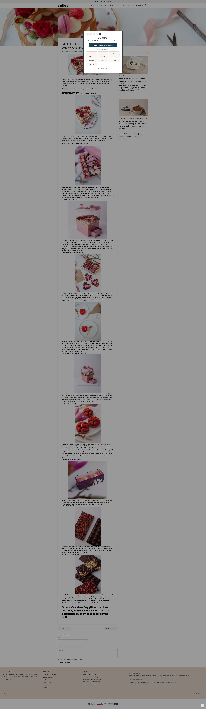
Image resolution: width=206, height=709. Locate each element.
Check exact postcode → (103, 68)
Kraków (103, 53)
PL (87, 34)
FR (93, 34)
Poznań (103, 56)
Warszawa (91, 53)
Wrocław (91, 56)
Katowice (91, 60)
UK (90, 34)
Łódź (114, 56)
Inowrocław (91, 64)
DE (97, 34)
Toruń (114, 60)
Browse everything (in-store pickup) (103, 45)
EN (100, 34)
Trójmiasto (114, 53)
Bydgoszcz (103, 60)
